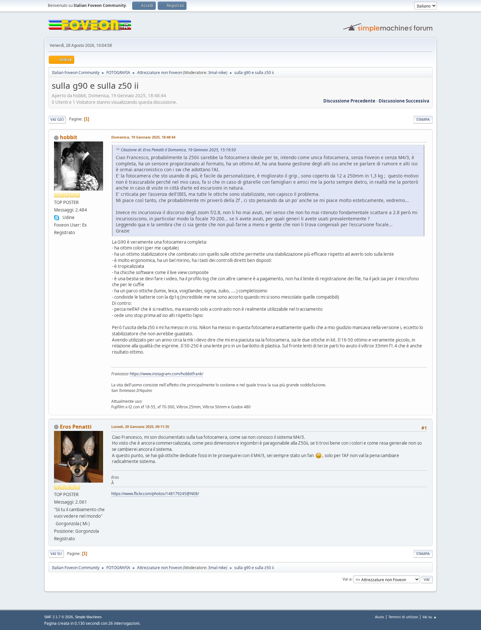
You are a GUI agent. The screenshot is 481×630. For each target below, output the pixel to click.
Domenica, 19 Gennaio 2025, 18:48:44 (143, 137)
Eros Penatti (76, 426)
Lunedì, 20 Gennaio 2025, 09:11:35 (140, 426)
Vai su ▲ (429, 616)
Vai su (56, 553)
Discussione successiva (404, 101)
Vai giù (57, 119)
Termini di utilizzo (403, 616)
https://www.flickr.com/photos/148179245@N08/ (155, 493)
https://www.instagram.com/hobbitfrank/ (166, 374)
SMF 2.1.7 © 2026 (58, 617)
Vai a (347, 579)
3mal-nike (217, 72)
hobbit (68, 137)
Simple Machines (88, 617)
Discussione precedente (349, 101)
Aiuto (379, 616)
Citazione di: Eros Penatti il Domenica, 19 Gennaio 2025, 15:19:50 (178, 150)
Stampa (423, 119)
